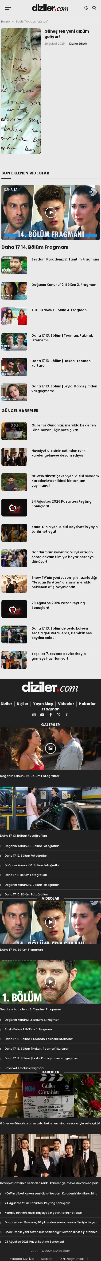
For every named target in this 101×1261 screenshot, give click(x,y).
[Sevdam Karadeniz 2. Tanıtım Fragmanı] (14, 265)
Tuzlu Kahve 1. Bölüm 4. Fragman (59, 310)
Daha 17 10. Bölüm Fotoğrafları (26, 894)
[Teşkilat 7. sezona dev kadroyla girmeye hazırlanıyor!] (14, 660)
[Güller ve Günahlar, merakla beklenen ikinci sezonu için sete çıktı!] (14, 431)
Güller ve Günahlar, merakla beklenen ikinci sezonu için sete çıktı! (63, 427)
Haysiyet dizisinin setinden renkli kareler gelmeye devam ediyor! (59, 453)
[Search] (93, 7)
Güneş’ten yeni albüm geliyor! (66, 33)
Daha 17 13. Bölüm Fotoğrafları (23, 835)
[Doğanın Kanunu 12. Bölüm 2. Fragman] (14, 291)
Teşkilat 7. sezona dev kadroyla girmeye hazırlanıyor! (58, 656)
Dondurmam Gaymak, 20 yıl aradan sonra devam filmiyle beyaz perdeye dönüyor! (62, 557)
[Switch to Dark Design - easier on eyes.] (86, 8)
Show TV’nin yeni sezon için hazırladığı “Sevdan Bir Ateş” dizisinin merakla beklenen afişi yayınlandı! (64, 582)
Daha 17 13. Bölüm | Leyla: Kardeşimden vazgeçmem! (42, 1058)
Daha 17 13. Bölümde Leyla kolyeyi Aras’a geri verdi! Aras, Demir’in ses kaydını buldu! (61, 633)
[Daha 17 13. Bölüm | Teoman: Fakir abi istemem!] (14, 342)
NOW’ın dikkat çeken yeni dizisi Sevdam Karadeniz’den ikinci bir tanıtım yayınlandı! (65, 481)
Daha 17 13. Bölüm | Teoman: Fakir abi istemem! (39, 1039)
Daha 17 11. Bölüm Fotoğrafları (26, 875)
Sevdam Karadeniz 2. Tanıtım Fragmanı (65, 259)
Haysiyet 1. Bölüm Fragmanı (24, 1068)
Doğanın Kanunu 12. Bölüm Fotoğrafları (30, 776)
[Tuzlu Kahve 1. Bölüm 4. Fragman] (14, 316)
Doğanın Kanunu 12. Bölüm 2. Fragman (63, 284)
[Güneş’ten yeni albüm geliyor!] (21, 91)
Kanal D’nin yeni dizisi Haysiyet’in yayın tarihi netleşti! (43, 1213)
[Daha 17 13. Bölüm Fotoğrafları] (50, 808)
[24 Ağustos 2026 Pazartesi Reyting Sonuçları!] (14, 507)
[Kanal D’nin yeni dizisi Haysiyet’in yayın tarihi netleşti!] (14, 533)
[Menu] (8, 7)
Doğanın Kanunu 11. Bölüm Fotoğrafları (32, 846)
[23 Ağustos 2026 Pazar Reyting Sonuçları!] (14, 609)
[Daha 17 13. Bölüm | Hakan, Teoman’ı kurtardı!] (14, 367)
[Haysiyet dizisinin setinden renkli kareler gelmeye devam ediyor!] (14, 457)
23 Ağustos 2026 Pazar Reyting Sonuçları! (34, 1242)
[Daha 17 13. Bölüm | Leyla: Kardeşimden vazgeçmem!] (14, 392)
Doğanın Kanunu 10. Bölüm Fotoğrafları (32, 865)
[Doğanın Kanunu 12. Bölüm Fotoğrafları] (50, 748)
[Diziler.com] (50, 7)
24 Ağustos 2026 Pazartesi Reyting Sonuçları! (37, 1203)
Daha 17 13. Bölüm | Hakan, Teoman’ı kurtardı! (37, 1049)
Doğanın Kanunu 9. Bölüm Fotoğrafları (32, 885)
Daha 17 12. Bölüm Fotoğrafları (26, 856)
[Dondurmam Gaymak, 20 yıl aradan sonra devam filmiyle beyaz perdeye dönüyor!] (14, 558)
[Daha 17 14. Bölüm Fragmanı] (50, 212)
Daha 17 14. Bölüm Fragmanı (35, 247)
